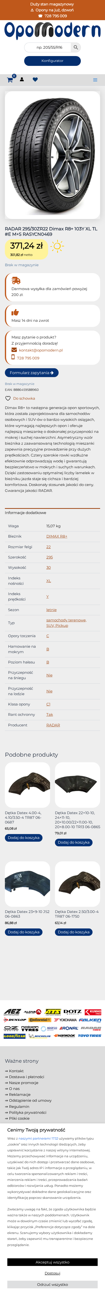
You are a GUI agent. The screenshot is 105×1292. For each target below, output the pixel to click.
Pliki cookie (19, 1118)
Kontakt (16, 1071)
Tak (49, 714)
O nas (14, 1088)
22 (48, 547)
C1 (48, 704)
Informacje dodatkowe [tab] (25, 513)
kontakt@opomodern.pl (40, 350)
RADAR (53, 725)
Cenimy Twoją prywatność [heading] (36, 1130)
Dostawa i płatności (26, 1077)
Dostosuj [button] (52, 1273)
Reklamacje (20, 1094)
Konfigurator (52, 61)
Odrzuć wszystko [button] (52, 1284)
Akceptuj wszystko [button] (52, 1262)
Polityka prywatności (27, 1112)
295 (49, 557)
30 (48, 567)
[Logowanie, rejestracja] (22, 80)
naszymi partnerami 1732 (38, 1138)
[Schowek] (35, 79)
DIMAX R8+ (56, 536)
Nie (49, 675)
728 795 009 (56, 16)
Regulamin (19, 1106)
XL (48, 581)
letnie (51, 610)
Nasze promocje (23, 1083)
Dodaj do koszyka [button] (24, 838)
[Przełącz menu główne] (95, 80)
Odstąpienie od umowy (30, 1100)
